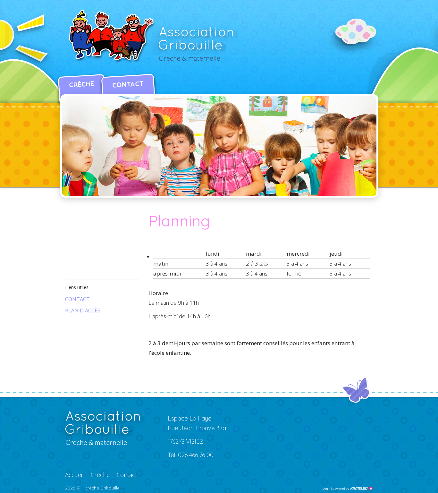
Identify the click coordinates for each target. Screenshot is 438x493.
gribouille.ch (153, 37)
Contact (128, 84)
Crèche (81, 84)
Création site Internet (352, 488)
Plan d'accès (82, 310)
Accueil (74, 475)
